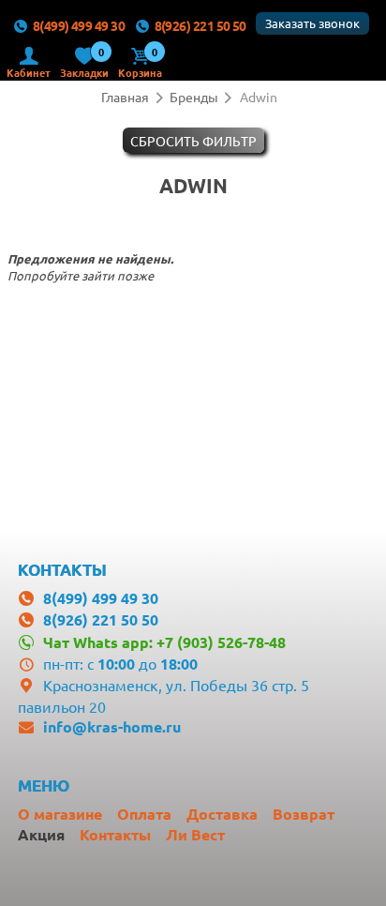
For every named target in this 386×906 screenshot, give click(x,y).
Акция (41, 834)
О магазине (60, 813)
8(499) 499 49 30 (79, 25)
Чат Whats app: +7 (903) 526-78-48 (164, 642)
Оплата (144, 813)
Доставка (222, 813)
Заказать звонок (312, 23)
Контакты (115, 834)
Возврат (303, 813)
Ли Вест (195, 834)
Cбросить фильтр (193, 140)
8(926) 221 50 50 (200, 25)
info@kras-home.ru (112, 726)
